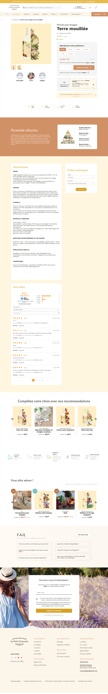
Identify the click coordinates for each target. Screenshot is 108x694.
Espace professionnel (40, 665)
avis (65, 36)
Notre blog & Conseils (86, 648)
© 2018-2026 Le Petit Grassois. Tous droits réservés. (60, 681)
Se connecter (81, 8)
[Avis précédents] (30, 380)
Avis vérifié (57, 318)
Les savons (37, 648)
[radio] (63, 49)
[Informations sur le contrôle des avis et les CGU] (32, 301)
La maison (37, 651)
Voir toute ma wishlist (63, 656)
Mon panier (63, 653)
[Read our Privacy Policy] (71, 602)
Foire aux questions (85, 654)
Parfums (16, 20)
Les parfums (37, 642)
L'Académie (97, 14)
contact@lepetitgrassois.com (88, 671)
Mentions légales (16, 681)
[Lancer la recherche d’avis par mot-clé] (58, 313)
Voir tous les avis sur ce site (25, 303)
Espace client (38, 662)
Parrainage (60, 642)
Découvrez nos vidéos (17, 661)
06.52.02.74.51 (84, 662)
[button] (12, 419)
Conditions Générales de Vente (33, 681)
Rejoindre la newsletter (54, 610)
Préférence (79, 46)
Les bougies (37, 645)
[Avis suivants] (42, 380)
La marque (83, 642)
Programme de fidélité (63, 645)
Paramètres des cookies (85, 681)
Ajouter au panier (83, 67)
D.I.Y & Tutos (83, 645)
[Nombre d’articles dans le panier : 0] (90, 7)
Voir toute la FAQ (83, 534)
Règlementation (84, 651)
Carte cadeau (37, 654)
